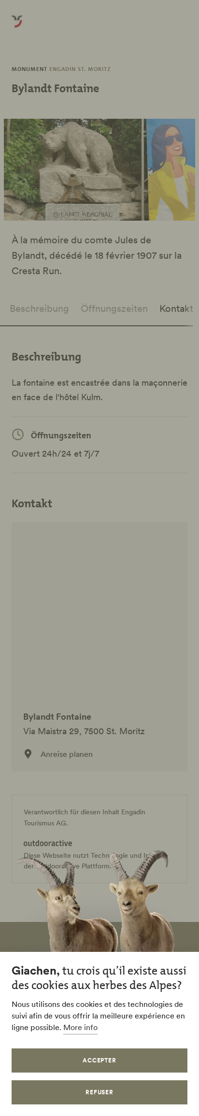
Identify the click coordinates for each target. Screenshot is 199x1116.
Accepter (100, 1060)
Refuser (99, 1092)
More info (80, 1027)
